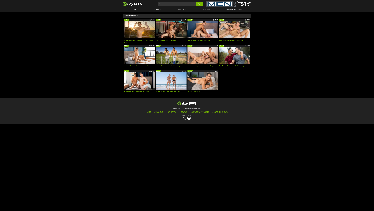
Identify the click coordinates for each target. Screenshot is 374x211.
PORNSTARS (182, 10)
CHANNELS (157, 10)
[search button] (199, 4)
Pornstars (171, 112)
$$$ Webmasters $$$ (234, 10)
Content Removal (220, 112)
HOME (135, 10)
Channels (158, 112)
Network (206, 10)
